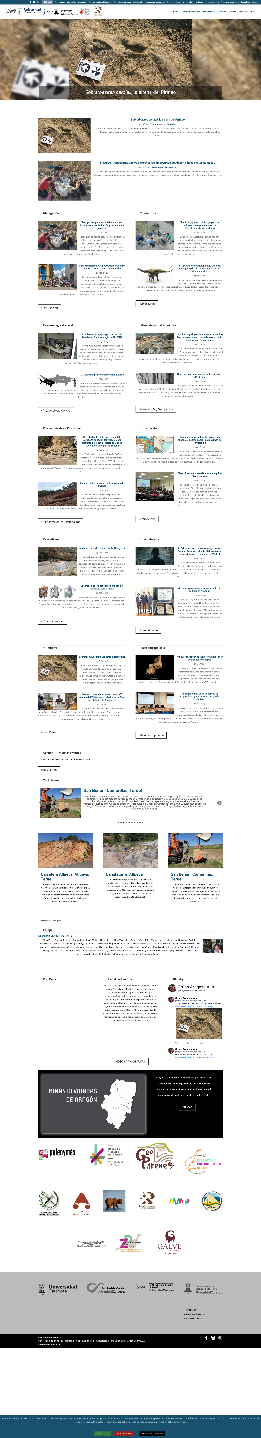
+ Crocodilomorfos (52, 621)
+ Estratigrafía (147, 519)
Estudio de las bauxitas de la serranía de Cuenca (102, 484)
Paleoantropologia (212, 2)
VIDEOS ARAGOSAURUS (130, 1061)
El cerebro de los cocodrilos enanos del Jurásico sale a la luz (102, 587)
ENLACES (243, 12)
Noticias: (48, 2)
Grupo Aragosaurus (196, 987)
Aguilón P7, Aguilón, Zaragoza (54, 790)
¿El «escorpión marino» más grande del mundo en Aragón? (199, 589)
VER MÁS (186, 1107)
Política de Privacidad (195, 1314)
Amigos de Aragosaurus (230, 2)
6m (204, 1052)
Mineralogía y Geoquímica (155, 2)
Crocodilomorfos (173, 2)
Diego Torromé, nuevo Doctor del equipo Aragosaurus (200, 475)
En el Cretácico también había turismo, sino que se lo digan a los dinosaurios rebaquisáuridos (199, 268)
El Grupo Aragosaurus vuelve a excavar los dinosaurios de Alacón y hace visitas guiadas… (158, 162)
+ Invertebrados (148, 630)
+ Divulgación (49, 308)
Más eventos (49, 769)
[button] (130, 59)
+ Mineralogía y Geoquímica (156, 409)
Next (219, 803)
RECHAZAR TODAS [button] (124, 1434)
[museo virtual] (179, 1212)
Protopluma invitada (249, 2)
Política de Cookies (194, 1319)
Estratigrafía (138, 2)
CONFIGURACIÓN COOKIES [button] (152, 1434)
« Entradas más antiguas (49, 921)
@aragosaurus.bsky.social (191, 990)
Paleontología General (122, 2)
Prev (41, 803)
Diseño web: (44, 1344)
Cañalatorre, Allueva (124, 874)
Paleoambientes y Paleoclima (100, 2)
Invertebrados (187, 2)
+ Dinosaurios (147, 303)
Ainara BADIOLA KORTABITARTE (55, 936)
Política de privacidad (177, 1422)
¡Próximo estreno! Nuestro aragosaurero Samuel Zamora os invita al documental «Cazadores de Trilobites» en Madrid (199, 551)
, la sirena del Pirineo (158, 119)
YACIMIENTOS (209, 12)
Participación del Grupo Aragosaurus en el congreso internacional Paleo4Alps (102, 267)
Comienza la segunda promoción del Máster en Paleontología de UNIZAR (102, 336)
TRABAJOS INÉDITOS (190, 12)
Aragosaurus (60, 2)
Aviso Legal (191, 1310)
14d (204, 1001)
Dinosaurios (71, 2)
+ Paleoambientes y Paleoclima (60, 522)
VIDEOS (253, 12)
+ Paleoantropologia (151, 735)
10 (142, 822)
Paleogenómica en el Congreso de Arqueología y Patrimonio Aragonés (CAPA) (199, 696)
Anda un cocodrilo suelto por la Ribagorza (102, 548)
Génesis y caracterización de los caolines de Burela (199, 375)
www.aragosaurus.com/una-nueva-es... (195, 1057)
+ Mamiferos (48, 732)
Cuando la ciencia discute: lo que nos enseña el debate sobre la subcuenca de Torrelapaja (200, 440)
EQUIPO (232, 12)
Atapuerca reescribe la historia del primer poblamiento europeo (200, 658)
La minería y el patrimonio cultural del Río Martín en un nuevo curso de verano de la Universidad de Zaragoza (200, 337)
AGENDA (222, 12)
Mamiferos (199, 2)
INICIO (175, 12)
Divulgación (82, 2)
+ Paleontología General (56, 410)
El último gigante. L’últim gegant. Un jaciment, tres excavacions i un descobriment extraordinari (200, 225)
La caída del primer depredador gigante (102, 374)
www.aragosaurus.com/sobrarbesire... (195, 1006)
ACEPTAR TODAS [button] (102, 1434)
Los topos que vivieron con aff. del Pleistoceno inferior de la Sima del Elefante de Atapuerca (102, 697)
